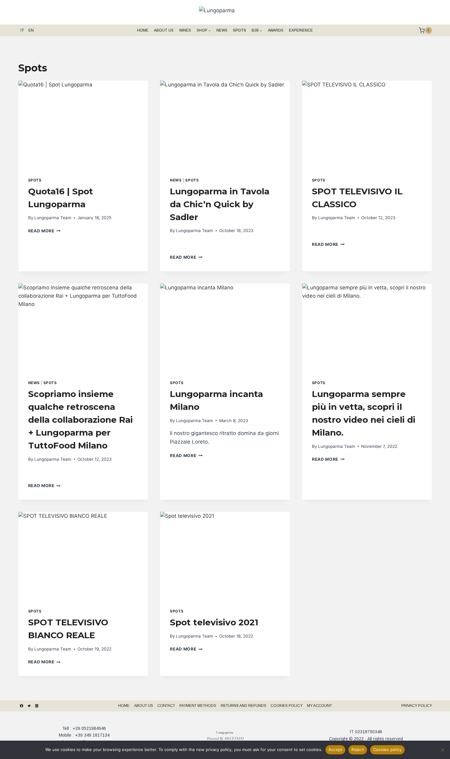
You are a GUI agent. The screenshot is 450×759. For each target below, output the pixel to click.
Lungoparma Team (52, 217)
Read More (44, 230)
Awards (275, 30)
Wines (185, 30)
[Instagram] (36, 706)
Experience (301, 30)
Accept (335, 749)
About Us (164, 30)
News (221, 30)
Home (142, 30)
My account (319, 706)
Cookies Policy (286, 706)
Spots (239, 30)
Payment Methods (197, 706)
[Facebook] (21, 706)
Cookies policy (387, 749)
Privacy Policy (416, 706)
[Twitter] (29, 706)
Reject (357, 749)
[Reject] (442, 750)
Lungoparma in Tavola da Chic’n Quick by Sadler (219, 204)
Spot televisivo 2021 (214, 622)
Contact (166, 706)
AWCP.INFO (233, 738)
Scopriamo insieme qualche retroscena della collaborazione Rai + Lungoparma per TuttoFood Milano (80, 420)
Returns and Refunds (243, 706)
